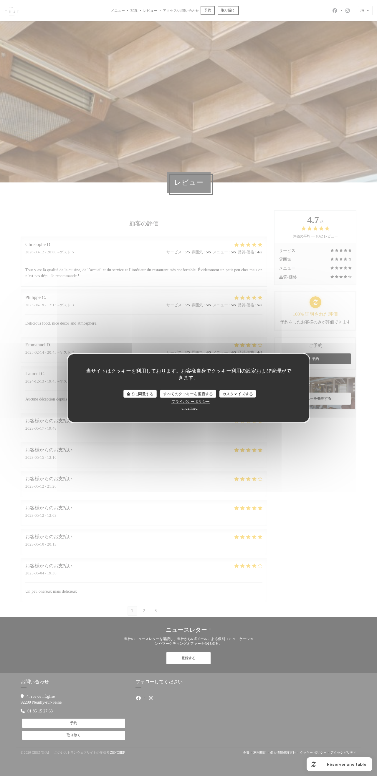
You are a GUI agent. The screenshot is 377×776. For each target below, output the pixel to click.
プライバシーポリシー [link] (190, 401)
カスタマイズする (237, 393)
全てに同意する (140, 393)
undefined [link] (189, 408)
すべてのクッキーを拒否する (188, 393)
